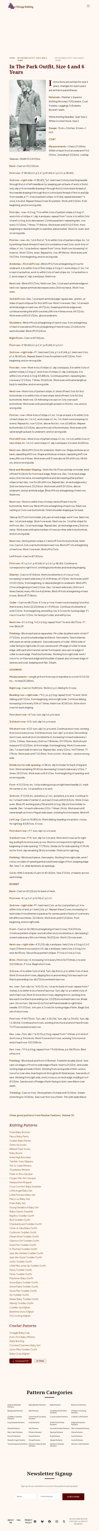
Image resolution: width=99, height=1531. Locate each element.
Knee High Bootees (20, 1157)
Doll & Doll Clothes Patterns (57, 1423)
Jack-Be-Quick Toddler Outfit (25, 1257)
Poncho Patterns (14, 1436)
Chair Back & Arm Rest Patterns (58, 1412)
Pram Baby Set (17, 1203)
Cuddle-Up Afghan (19, 1307)
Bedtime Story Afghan (21, 1311)
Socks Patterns (77, 1440)
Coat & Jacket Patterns (59, 1417)
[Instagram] (56, 1521)
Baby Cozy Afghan (19, 1353)
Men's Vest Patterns (15, 1432)
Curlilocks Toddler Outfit (22, 1232)
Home (12, 58)
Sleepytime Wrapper (20, 1182)
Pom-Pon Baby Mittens (22, 1336)
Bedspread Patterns (15, 1411)
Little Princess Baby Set (22, 1194)
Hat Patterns (34, 1428)
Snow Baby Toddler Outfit (23, 1282)
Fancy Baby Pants (19, 1136)
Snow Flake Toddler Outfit (23, 1286)
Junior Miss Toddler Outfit (23, 1349)
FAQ (19, 1520)
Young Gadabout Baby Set (24, 1207)
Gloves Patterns (13, 1428)
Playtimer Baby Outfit (21, 1278)
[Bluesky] (42, 1521)
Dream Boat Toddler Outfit (24, 1236)
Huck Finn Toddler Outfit (22, 1244)
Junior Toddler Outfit (20, 1261)
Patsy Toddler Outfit (20, 1269)
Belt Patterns (34, 1411)
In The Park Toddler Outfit (23, 1249)
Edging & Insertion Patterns (78, 1423)
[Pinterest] (35, 1521)
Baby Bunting (16, 1341)
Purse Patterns (34, 1436)
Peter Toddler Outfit (20, 1274)
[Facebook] (49, 1521)
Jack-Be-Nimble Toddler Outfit (26, 1253)
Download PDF (22, 1361)
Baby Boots (16, 1153)
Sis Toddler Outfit (19, 1294)
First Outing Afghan (20, 1315)
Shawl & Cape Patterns (16, 1440)
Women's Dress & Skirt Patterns (37, 1445)
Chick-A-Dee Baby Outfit (23, 1228)
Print (41, 1361)
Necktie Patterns (56, 1432)
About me (11, 1521)
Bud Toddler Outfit (19, 1219)
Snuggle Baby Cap (19, 1332)
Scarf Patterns (76, 1436)
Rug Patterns (55, 1436)
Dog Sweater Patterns (16, 1422)
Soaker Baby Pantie (20, 1140)
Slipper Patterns (56, 1440)
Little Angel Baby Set (20, 1190)
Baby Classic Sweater (21, 1211)
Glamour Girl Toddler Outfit (24, 1240)
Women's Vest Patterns (80, 1444)
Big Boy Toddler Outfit (21, 1215)
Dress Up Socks (18, 1144)
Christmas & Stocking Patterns (37, 1418)
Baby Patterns (55, 1405)
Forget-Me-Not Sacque (22, 1178)
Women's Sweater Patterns (57, 1445)
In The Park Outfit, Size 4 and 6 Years (32, 59)
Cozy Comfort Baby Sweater (25, 1186)
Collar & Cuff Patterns (79, 1417)
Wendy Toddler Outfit (21, 1303)
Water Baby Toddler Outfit (24, 1299)
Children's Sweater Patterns (14, 1418)
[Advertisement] (49, 30)
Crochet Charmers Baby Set (24, 1345)
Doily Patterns (34, 1422)
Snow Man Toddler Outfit (23, 1290)
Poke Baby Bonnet (19, 1132)
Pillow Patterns (77, 1432)
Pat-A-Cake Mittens (20, 1165)
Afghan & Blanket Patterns (14, 1406)
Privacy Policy (28, 1521)
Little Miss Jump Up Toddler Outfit (27, 1265)
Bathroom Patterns (78, 1405)
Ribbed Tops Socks (19, 1148)
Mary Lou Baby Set (19, 1198)
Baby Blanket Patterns (37, 1405)
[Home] (21, 5)
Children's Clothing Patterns (78, 1412)
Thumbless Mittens (19, 1169)
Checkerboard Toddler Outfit (25, 1224)
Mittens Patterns (35, 1432)
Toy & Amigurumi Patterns (17, 1444)
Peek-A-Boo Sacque (21, 1173)
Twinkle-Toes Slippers (21, 1161)
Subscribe (73, 1496)
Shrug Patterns (34, 1440)
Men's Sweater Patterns (80, 1428)
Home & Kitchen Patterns (60, 1428)
